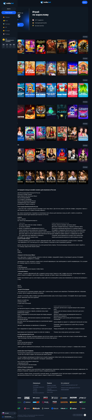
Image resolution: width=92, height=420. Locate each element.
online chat (71, 387)
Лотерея (7, 30)
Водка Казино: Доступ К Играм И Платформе (19, 199)
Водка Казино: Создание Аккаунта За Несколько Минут (22, 196)
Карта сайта (50, 392)
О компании (35, 385)
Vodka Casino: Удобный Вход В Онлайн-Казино (19, 194)
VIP (6, 27)
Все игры (85, 36)
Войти (84, 2)
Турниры (7, 24)
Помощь (7, 34)
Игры (6, 20)
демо (19, 50)
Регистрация (8, 12)
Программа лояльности (38, 387)
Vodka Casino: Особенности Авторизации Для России (21, 201)
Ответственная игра (52, 387)
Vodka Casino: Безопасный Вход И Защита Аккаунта (21, 204)
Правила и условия (51, 385)
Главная (7, 17)
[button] (8, 413)
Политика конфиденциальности (52, 389)
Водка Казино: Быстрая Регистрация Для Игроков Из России (23, 192)
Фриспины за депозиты (38, 392)
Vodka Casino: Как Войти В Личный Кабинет (18, 197)
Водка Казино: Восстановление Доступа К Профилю (21, 202)
